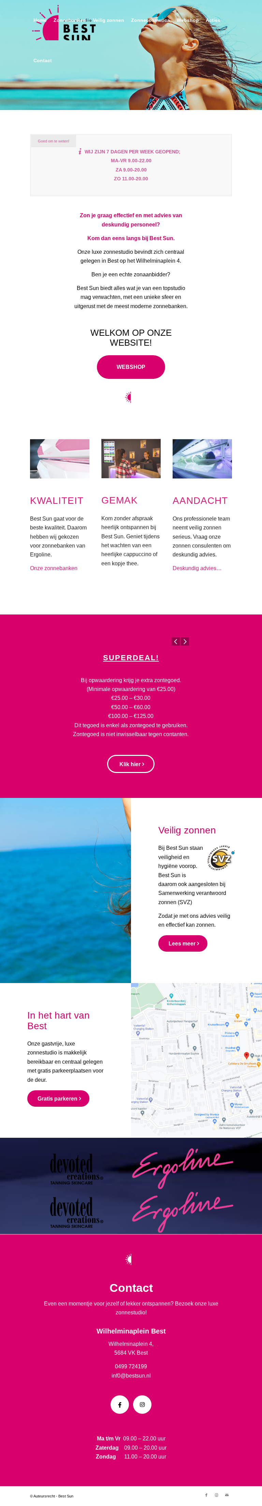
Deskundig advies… (197, 561)
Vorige (176, 641)
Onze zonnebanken (54, 561)
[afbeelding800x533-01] (59, 451)
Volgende (185, 641)
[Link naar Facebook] (206, 1495)
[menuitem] (40, 20)
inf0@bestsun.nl (131, 1376)
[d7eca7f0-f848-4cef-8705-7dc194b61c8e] (130, 451)
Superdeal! (131, 657)
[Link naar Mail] (227, 1495)
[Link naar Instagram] (217, 1495)
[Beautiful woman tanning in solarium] (202, 451)
